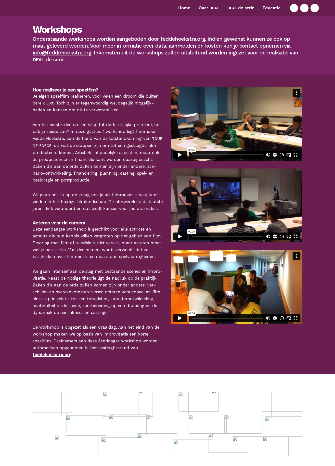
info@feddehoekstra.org (62, 53)
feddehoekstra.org (52, 354)
